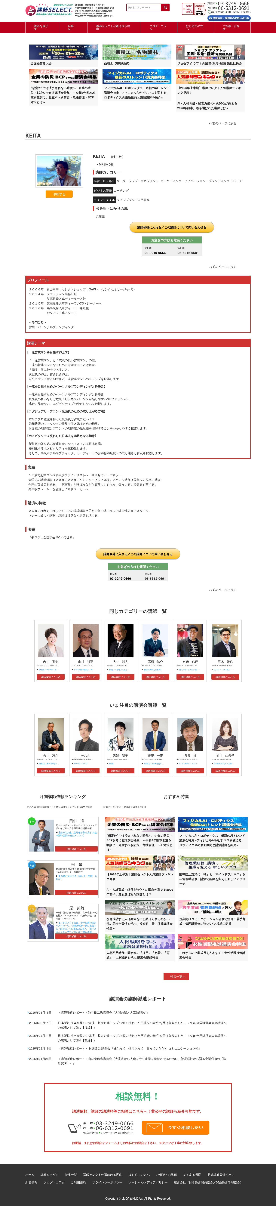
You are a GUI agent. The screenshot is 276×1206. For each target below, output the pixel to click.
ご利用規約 (78, 1182)
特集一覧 (72, 27)
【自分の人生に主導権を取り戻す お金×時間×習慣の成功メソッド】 (76, 834)
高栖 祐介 (155, 661)
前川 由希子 (225, 755)
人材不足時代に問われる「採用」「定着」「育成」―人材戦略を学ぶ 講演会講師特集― (138, 955)
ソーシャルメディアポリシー (148, 1182)
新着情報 (31, 1182)
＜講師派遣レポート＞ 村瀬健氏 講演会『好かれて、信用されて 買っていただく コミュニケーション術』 (129, 1048)
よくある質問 (192, 1174)
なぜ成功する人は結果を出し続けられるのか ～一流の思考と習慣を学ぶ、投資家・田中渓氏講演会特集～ (139, 923)
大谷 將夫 (120, 661)
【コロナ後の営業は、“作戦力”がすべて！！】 (90, 669)
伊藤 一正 (155, 755)
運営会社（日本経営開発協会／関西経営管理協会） (208, 1182)
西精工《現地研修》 (117, 63)
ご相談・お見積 (231, 27)
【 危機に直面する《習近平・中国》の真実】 (76, 877)
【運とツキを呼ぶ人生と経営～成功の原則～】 (126, 669)
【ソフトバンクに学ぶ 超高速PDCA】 (228, 669)
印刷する (59, 194)
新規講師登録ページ (221, 1174)
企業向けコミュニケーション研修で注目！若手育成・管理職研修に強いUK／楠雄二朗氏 (212, 921)
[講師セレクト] (49, 11)
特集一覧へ (177, 976)
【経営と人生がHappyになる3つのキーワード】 (161, 763)
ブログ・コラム (157, 27)
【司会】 (111, 763)
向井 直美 (50, 661)
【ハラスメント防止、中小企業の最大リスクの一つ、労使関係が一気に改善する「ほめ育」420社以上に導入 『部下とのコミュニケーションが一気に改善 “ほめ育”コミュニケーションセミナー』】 (76, 930)
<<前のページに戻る (222, 123)
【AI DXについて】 (80, 763)
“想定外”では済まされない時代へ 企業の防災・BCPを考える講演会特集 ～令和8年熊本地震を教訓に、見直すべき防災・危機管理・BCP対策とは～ (63, 95)
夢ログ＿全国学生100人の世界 (51, 537)
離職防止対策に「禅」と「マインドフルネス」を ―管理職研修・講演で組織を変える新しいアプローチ (212, 879)
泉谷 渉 (190, 755)
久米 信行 (190, 661)
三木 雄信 (225, 661)
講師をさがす (41, 27)
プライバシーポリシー (107, 1182)
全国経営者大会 (41, 63)
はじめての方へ (194, 27)
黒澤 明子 (120, 755)
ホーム (29, 1174)
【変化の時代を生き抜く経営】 (155, 669)
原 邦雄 (76, 908)
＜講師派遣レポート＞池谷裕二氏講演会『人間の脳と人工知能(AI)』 (103, 1012)
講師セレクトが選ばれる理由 (113, 27)
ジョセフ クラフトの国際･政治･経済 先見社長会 (209, 63)
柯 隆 (78, 864)
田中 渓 (76, 820)
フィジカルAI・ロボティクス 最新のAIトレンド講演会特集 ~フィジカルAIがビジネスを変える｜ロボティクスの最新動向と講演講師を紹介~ (137, 92)
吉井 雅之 (50, 755)
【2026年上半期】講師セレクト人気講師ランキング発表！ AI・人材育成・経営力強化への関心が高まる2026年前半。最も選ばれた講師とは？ (209, 98)
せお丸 (85, 755)
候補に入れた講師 (189, 8)
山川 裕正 (85, 661)
